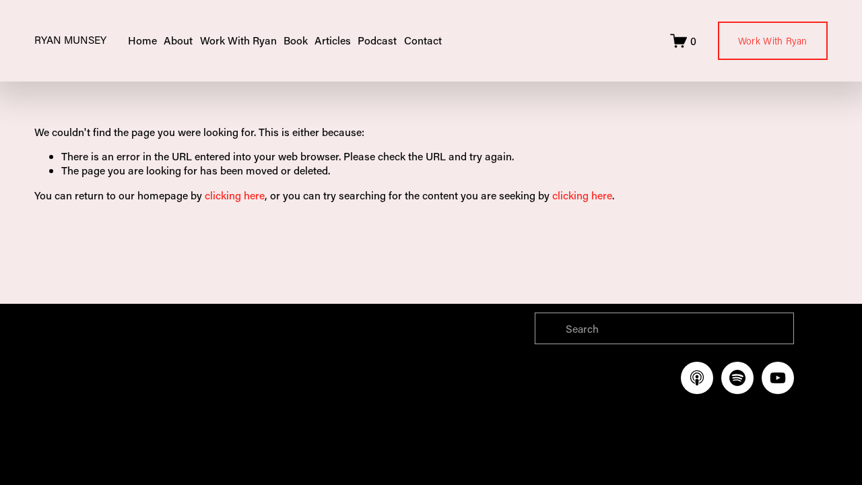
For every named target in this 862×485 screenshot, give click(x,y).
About (178, 40)
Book (296, 40)
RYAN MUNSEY (70, 39)
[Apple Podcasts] (697, 378)
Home (142, 40)
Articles (332, 40)
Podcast (377, 40)
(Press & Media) (376, 383)
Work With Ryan (772, 40)
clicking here (235, 195)
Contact (423, 40)
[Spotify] (737, 378)
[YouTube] (778, 378)
